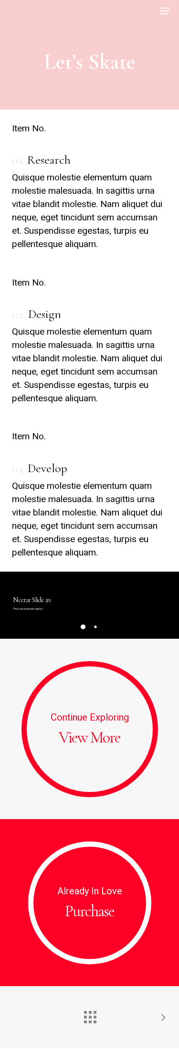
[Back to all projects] (89, 1014)
